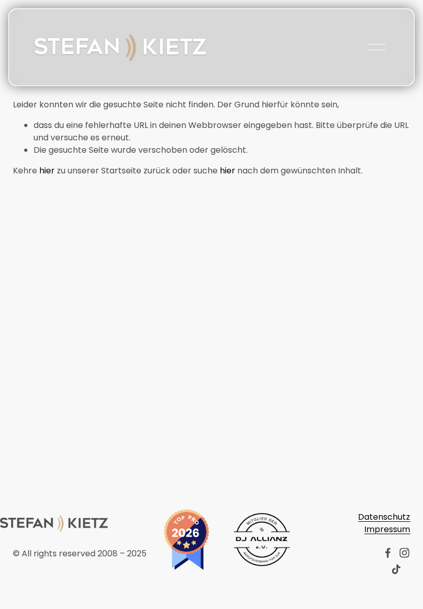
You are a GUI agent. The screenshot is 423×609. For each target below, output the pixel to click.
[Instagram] (404, 553)
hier (47, 171)
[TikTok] (396, 569)
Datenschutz (384, 517)
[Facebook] (388, 553)
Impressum (387, 529)
